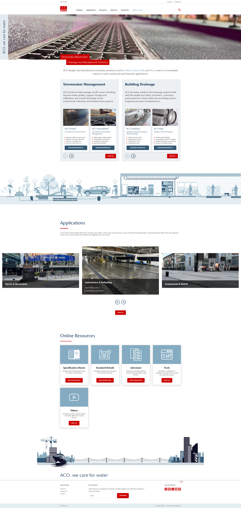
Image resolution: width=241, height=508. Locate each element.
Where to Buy (138, 10)
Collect (127, 70)
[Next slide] (71, 156)
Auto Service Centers (92, 288)
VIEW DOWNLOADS (74, 380)
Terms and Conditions (173, 506)
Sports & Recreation (16, 284)
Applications (91, 10)
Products (79, 10)
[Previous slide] (117, 302)
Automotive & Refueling (98, 282)
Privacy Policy (160, 506)
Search (179, 10)
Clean (135, 70)
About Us (114, 10)
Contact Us (125, 10)
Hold (141, 70)
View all (111, 156)
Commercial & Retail (176, 284)
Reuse (153, 70)
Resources (103, 10)
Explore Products (75, 148)
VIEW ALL (74, 423)
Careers (169, 2)
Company (177, 2)
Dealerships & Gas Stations (94, 291)
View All (120, 312)
